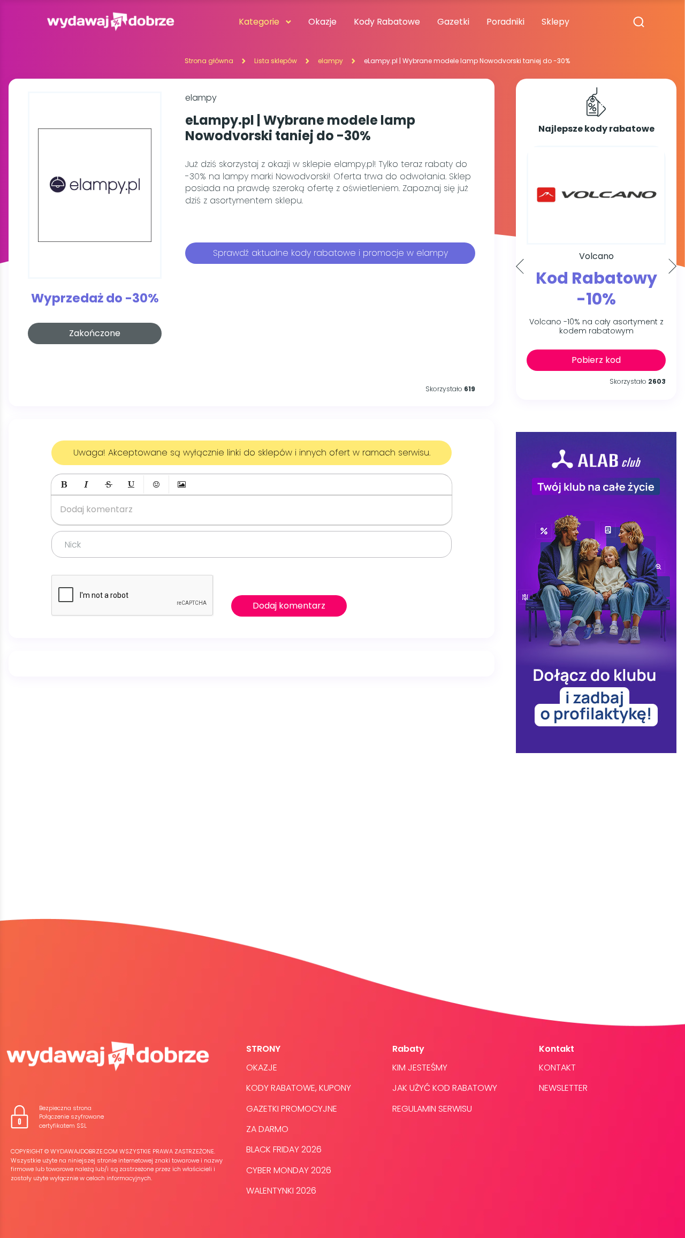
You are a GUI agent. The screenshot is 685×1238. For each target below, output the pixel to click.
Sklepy (555, 22)
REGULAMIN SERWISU (432, 1109)
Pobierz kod (596, 360)
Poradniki (505, 22)
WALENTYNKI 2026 (281, 1190)
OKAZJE (261, 1067)
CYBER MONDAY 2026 (288, 1170)
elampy (330, 60)
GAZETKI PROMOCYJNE (291, 1109)
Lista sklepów (275, 60)
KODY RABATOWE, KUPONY (298, 1088)
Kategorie (259, 22)
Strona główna (209, 60)
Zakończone (94, 333)
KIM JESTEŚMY (419, 1067)
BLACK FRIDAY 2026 (284, 1149)
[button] (64, 484)
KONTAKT (557, 1067)
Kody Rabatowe (387, 22)
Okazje (322, 22)
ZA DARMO (267, 1129)
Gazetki (453, 22)
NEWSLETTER (563, 1088)
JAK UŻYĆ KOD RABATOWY (444, 1088)
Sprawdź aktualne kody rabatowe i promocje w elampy (330, 253)
